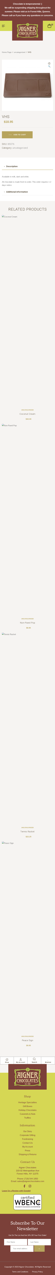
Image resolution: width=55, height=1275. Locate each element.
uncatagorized (19, 52)
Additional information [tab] (17, 192)
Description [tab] (12, 166)
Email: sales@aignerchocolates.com (27, 1181)
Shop (7, 1062)
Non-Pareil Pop (27, 622)
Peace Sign (27, 1040)
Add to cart (20, 135)
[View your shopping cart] (49, 26)
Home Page (7, 52)
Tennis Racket (27, 831)
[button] (49, 65)
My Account (20, 1062)
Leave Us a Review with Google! (16, 1191)
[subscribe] (39, 1248)
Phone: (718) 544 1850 (27, 1179)
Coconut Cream (27, 414)
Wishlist (48, 1062)
